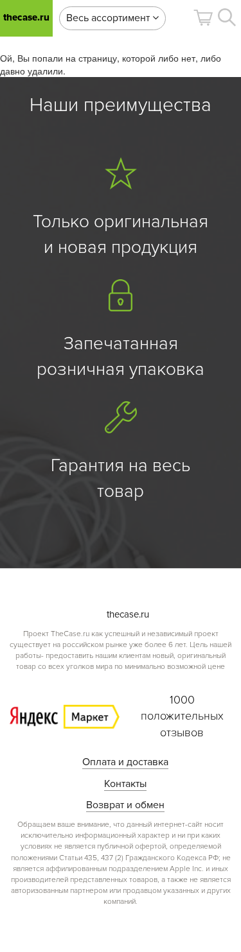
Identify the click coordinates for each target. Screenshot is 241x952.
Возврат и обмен (125, 805)
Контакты (125, 783)
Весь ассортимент (109, 18)
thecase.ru (26, 17)
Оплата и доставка (125, 762)
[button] (203, 18)
